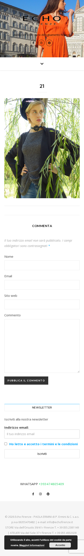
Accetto (60, 545)
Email (8, 276)
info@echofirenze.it (60, 522)
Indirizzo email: (16, 427)
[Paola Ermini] (42, 20)
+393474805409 (51, 484)
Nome (8, 256)
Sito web (10, 295)
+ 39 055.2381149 (68, 527)
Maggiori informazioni (31, 545)
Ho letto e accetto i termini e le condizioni (43, 444)
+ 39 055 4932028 (65, 533)
